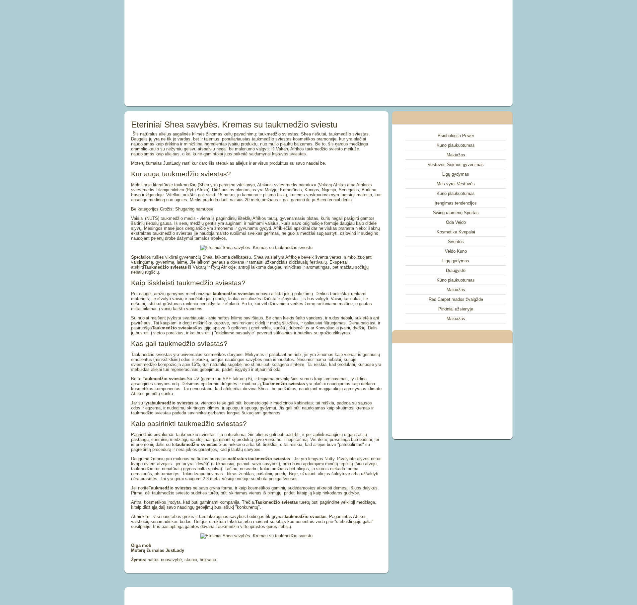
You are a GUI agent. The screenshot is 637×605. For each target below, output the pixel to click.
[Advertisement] (243, 53)
